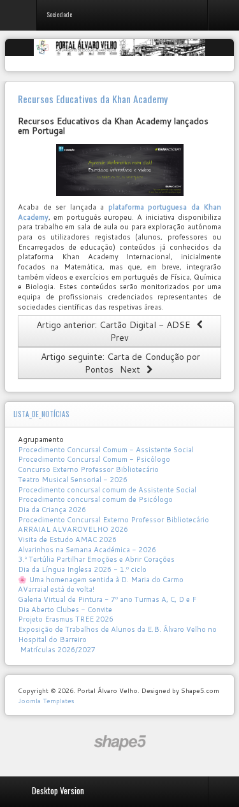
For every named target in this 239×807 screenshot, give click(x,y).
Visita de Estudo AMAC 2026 (67, 539)
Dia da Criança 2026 (52, 509)
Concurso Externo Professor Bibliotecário (88, 469)
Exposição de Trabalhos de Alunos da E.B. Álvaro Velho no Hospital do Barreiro (117, 634)
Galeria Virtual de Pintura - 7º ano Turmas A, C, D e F (107, 599)
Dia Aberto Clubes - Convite (65, 609)
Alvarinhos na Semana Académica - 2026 (87, 550)
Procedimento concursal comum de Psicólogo (95, 499)
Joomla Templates (46, 700)
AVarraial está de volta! (57, 589)
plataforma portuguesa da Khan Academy (119, 212)
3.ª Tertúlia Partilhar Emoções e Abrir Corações (96, 559)
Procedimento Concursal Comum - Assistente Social (106, 450)
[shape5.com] (120, 743)
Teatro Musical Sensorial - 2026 (72, 480)
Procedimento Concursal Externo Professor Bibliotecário (113, 520)
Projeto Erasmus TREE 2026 (65, 619)
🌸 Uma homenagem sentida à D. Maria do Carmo (101, 580)
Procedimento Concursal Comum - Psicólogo (94, 459)
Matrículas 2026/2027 (57, 650)
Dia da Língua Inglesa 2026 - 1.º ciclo (82, 569)
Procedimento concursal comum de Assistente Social (107, 490)
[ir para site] (119, 170)
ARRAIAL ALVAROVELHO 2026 (73, 529)
